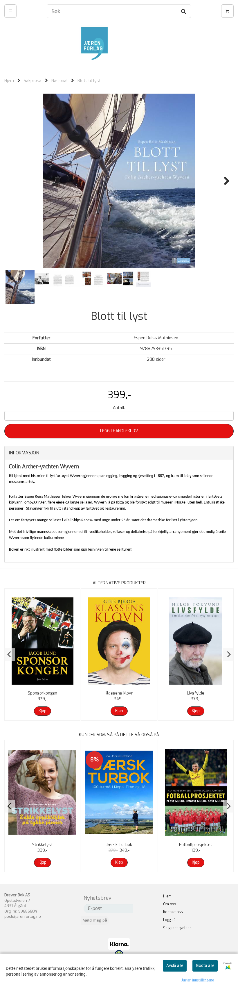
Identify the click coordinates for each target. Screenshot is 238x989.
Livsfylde (195, 693)
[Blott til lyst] (119, 181)
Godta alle (205, 965)
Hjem (9, 80)
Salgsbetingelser (177, 928)
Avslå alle (174, 965)
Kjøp (42, 711)
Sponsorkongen (42, 693)
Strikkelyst (42, 844)
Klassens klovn (119, 693)
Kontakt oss (173, 912)
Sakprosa (33, 80)
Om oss (169, 904)
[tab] (119, 453)
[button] (9, 654)
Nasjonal (59, 80)
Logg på (169, 919)
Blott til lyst (89, 80)
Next (224, 181)
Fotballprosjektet (195, 844)
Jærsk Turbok (119, 844)
